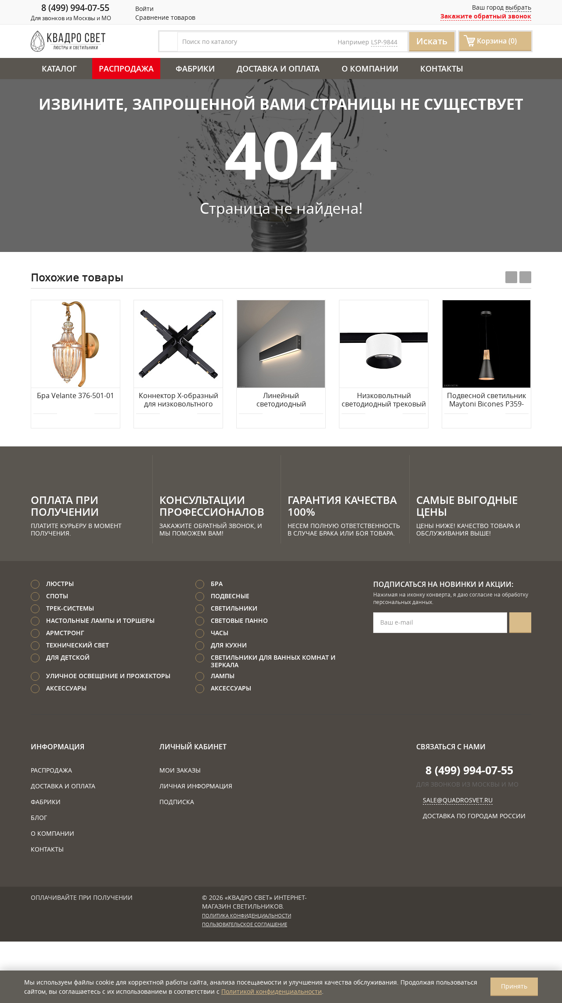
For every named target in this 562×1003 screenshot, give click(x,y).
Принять (514, 986)
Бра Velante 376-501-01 (75, 396)
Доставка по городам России (474, 816)
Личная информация (195, 786)
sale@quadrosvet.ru (458, 800)
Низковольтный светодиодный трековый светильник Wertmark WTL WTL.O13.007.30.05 (384, 400)
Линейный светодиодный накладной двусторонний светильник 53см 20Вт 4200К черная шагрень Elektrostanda (281, 400)
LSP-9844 (384, 42)
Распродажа (126, 68)
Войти (143, 8)
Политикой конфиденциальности (271, 991)
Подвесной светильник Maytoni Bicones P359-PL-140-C (486, 400)
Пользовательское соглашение (244, 924)
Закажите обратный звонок (485, 16)
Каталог (59, 68)
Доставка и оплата (278, 68)
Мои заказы (180, 770)
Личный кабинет (193, 746)
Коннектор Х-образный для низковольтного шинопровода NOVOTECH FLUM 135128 (178, 400)
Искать (431, 41)
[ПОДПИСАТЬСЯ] (520, 622)
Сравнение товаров (164, 17)
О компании (370, 68)
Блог (39, 817)
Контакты (441, 68)
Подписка (176, 802)
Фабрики (195, 68)
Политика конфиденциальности (246, 916)
